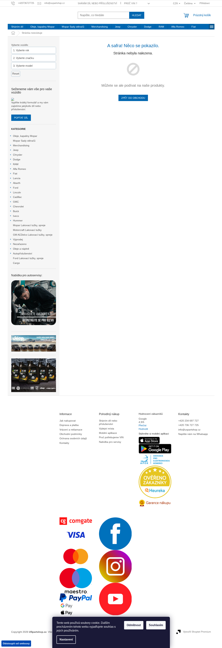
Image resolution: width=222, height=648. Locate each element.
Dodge (16, 159)
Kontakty (64, 443)
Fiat (15, 173)
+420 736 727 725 (188, 425)
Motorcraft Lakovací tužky (27, 230)
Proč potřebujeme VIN (111, 437)
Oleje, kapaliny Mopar (25, 136)
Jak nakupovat (67, 420)
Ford (15, 187)
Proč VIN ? (130, 3)
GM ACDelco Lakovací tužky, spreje (32, 234)
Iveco (16, 216)
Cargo (16, 263)
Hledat (136, 15)
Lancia (16, 178)
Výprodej (18, 239)
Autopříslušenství (22, 253)
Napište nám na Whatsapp (193, 434)
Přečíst (142, 425)
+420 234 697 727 (188, 420)
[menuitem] (17, 26)
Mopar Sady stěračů (24, 140)
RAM (15, 164)
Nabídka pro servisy (110, 441)
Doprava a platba (69, 425)
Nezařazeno (19, 244)
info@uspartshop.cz (189, 429)
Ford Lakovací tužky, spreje (28, 258)
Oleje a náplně (21, 248)
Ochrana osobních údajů (73, 438)
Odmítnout (134, 625)
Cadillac (17, 197)
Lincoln (17, 192)
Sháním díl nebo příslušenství (97, 3)
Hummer (18, 220)
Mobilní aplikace (108, 433)
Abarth (16, 183)
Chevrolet (18, 206)
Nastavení (66, 639)
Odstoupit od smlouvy (16, 643)
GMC (16, 201)
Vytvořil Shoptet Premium (197, 631)
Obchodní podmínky (70, 434)
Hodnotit (143, 428)
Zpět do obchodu (133, 97)
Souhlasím (156, 625)
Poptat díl (21, 117)
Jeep (15, 150)
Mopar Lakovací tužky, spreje (29, 225)
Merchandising (21, 145)
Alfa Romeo (19, 169)
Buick (16, 211)
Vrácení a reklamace (70, 429)
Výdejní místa (106, 428)
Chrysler (17, 154)
